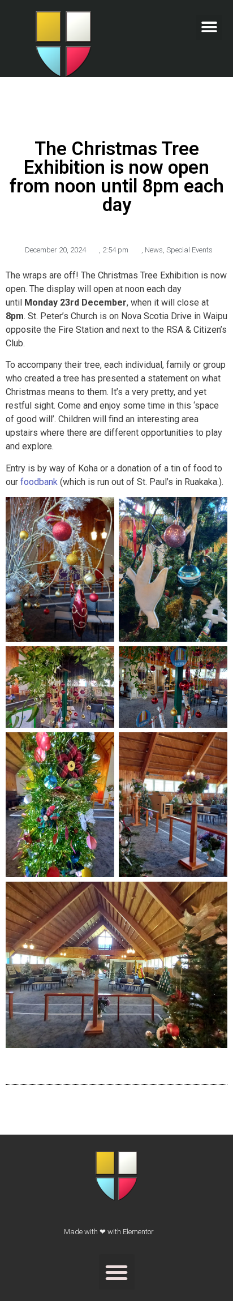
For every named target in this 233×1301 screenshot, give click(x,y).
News (154, 250)
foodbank (39, 481)
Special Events (189, 250)
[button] (209, 27)
